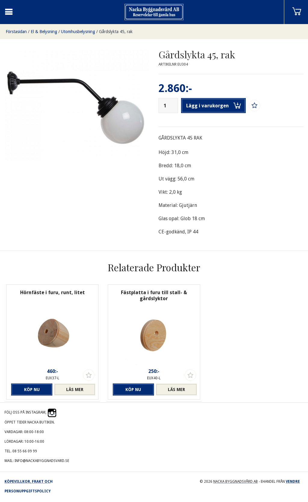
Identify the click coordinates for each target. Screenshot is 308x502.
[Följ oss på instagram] (52, 412)
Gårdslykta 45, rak (116, 31)
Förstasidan (16, 31)
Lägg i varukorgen (207, 106)
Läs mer (74, 389)
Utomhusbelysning (78, 31)
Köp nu (32, 389)
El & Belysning (44, 31)
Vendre (293, 481)
